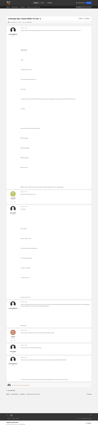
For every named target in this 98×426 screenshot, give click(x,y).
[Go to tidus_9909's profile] (13, 194)
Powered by (86, 418)
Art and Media (28, 22)
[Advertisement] (49, 12)
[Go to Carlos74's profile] (13, 332)
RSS (18, 418)
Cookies (13, 418)
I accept (89, 423)
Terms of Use (22, 424)
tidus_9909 (13, 198)
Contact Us (9, 418)
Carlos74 (13, 336)
